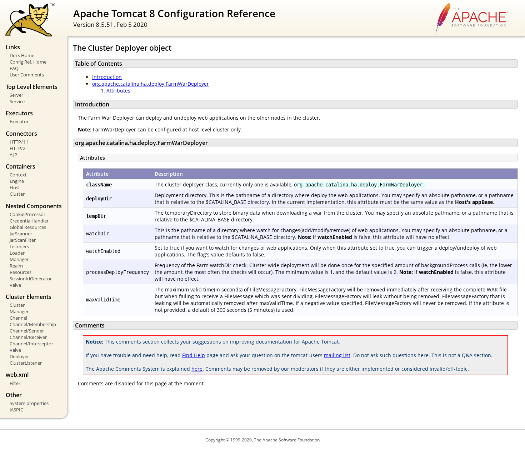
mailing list (337, 355)
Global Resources (28, 227)
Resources (20, 272)
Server (16, 95)
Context (18, 174)
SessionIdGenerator (31, 278)
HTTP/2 (17, 148)
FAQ (14, 68)
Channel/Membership (33, 324)
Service (17, 101)
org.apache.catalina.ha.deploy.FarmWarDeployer (150, 83)
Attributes (118, 90)
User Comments (27, 74)
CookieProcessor (27, 214)
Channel (18, 318)
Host (15, 187)
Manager (19, 259)
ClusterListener (26, 363)
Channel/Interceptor (31, 343)
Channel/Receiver (28, 337)
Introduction (107, 77)
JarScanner (21, 233)
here (196, 368)
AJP (13, 154)
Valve (15, 285)
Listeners (19, 246)
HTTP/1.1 (19, 142)
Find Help (193, 355)
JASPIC (16, 409)
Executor (19, 121)
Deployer (19, 356)
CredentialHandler (29, 221)
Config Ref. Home (28, 62)
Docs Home (22, 55)
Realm (16, 265)
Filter (15, 383)
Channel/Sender (27, 331)
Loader (17, 253)
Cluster (17, 194)
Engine (17, 181)
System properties (29, 403)
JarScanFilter (23, 240)
